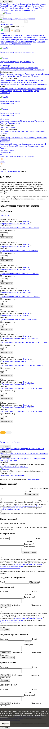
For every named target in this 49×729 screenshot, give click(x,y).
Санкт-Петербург (13, 4)
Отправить (5, 630)
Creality (20, 89)
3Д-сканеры (16, 35)
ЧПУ (2, 154)
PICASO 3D (17, 91)
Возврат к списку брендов (10, 442)
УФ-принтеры (5, 152)
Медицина (38, 82)
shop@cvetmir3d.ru (7, 467)
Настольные (5, 68)
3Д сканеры (15, 458)
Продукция (5, 456)
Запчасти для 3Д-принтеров (11, 44)
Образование (32, 80)
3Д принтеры (5, 458)
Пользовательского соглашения (10, 509)
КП (2, 235)
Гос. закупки (12, 10)
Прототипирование (8, 80)
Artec (2, 138)
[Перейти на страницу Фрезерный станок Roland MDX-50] (14, 247)
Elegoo (36, 91)
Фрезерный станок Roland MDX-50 (14, 251)
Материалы (4, 142)
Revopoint (43, 138)
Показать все (5, 93)
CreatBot (26, 89)
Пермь (29, 6)
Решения (13, 461)
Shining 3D (34, 138)
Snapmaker (42, 89)
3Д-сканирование (25, 8)
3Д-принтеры (5, 35)
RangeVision (25, 138)
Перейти (26, 222)
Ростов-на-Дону (38, 6)
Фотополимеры (6, 76)
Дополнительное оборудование (12, 74)
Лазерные (4, 123)
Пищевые (16, 70)
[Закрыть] (31, 222)
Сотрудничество (11, 449)
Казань (34, 4)
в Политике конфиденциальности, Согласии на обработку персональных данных (21, 507)
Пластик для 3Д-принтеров (22, 37)
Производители (24, 449)
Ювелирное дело (31, 84)
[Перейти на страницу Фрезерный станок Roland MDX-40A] (15, 224)
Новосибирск (20, 6)
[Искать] (26, 21)
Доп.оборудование (7, 150)
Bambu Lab (12, 89)
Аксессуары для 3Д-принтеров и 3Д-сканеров (24, 41)
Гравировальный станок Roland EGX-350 (16, 388)
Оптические (39, 121)
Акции (24, 10)
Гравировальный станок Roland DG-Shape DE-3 (19, 342)
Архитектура (29, 82)
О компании (5, 446)
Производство (6, 82)
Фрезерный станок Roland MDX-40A (14, 228)
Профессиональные (30, 68)
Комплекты (26, 44)
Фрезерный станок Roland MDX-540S (15, 297)
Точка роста (35, 449)
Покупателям (6, 451)
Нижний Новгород (7, 6)
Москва (3, 4)
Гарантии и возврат (22, 454)
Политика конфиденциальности (12, 475)
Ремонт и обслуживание (39, 454)
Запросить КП (6, 238)
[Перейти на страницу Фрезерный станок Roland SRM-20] (14, 315)
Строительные (6, 70)
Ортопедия (42, 84)
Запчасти (38, 74)
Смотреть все (5, 215)
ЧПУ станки (26, 35)
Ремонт (36, 8)
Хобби (40, 80)
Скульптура (5, 84)
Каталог (3, 33)
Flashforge (34, 89)
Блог (19, 10)
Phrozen (9, 91)
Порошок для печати (36, 146)
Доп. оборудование (37, 458)
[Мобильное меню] (2, 16)
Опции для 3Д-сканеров (35, 42)
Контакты (31, 10)
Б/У (30, 70)
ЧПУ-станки (34, 228)
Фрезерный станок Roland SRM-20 (13, 320)
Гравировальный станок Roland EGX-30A (16, 365)
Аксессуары (30, 74)
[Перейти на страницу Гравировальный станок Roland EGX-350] (17, 384)
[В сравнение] (1, 286)
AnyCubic (4, 89)
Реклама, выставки (17, 84)
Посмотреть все (38, 70)
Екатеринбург (26, 4)
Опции (12, 127)
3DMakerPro (16, 138)
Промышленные (16, 68)
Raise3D (26, 91)
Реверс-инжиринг (28, 131)
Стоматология (21, 80)
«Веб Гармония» (33, 479)
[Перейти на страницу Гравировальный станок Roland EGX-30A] (17, 361)
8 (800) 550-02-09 (6, 24)
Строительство (18, 82)
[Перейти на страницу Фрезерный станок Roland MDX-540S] (15, 292)
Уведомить (34, 582)
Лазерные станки (6, 156)
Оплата (15, 8)
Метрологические (27, 121)
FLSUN (3, 91)
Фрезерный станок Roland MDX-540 (14, 274)
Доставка (8, 8)
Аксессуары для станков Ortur (25, 156)
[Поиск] (7, 29)
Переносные (15, 121)
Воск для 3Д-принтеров (29, 40)
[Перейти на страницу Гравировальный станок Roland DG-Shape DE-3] (19, 338)
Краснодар (41, 4)
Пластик (45, 74)
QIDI (31, 91)
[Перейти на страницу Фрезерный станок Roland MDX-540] (15, 269)
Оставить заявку (31, 494)
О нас (2, 8)
